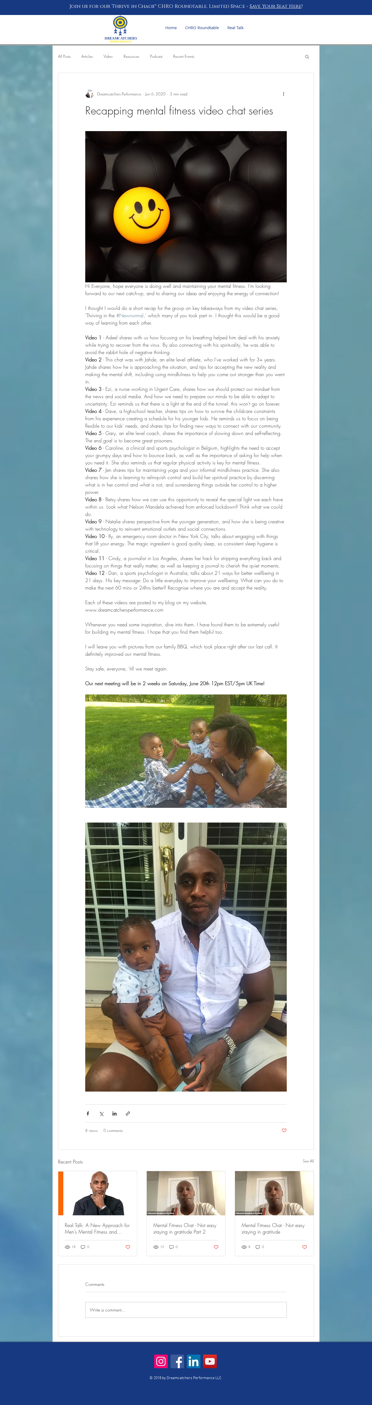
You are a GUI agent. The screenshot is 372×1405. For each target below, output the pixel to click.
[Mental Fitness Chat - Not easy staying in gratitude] (274, 1193)
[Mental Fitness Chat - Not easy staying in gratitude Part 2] (186, 1193)
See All (308, 1161)
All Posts (64, 56)
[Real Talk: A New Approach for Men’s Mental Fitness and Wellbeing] (97, 1193)
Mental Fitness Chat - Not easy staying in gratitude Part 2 (184, 1228)
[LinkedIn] (193, 1361)
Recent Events (183, 56)
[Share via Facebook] (87, 1113)
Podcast (156, 56)
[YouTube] (210, 1361)
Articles (87, 56)
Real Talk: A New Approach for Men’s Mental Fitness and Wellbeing (97, 1228)
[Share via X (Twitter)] (101, 1113)
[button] (307, 56)
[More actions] (283, 93)
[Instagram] (161, 1361)
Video (108, 56)
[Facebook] (177, 1361)
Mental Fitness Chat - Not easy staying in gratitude (273, 1228)
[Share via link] (127, 1113)
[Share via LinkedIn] (114, 1113)
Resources (131, 56)
